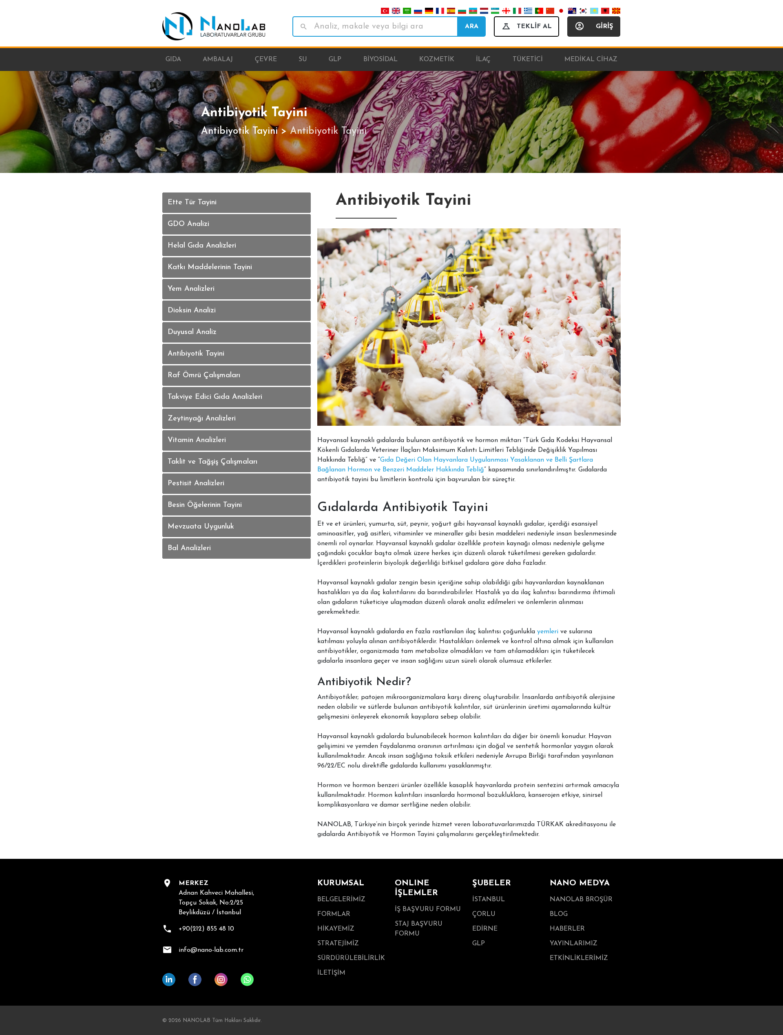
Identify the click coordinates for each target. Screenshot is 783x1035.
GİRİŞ (604, 26)
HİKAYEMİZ (335, 929)
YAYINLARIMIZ (573, 943)
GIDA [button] (173, 59)
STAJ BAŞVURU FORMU (418, 929)
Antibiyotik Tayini (239, 131)
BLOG (559, 914)
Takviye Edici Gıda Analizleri (215, 397)
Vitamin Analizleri (197, 440)
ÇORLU (483, 914)
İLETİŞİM (331, 973)
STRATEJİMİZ (338, 943)
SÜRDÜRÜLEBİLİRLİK (351, 958)
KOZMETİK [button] (436, 59)
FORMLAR (333, 914)
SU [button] (303, 59)
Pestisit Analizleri (196, 483)
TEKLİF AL (534, 26)
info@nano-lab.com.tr (211, 950)
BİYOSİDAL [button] (380, 59)
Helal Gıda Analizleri (202, 246)
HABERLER (567, 929)
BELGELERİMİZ (341, 899)
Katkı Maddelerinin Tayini (210, 267)
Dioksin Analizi (192, 310)
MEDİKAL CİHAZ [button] (590, 59)
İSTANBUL (488, 899)
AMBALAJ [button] (218, 59)
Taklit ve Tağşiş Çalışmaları (212, 462)
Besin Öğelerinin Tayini (205, 505)
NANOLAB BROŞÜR (581, 899)
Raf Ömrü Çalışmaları (204, 375)
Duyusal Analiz (192, 332)
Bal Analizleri (189, 548)
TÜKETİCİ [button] (528, 59)
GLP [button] (335, 59)
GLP (478, 943)
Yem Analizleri (191, 289)
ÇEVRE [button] (266, 59)
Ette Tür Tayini (192, 202)
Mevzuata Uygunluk (201, 527)
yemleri (547, 631)
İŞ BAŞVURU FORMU (428, 909)
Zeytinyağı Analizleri (202, 418)
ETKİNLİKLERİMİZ (579, 958)
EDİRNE (485, 929)
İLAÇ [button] (483, 59)
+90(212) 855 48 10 (206, 929)
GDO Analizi (188, 224)
